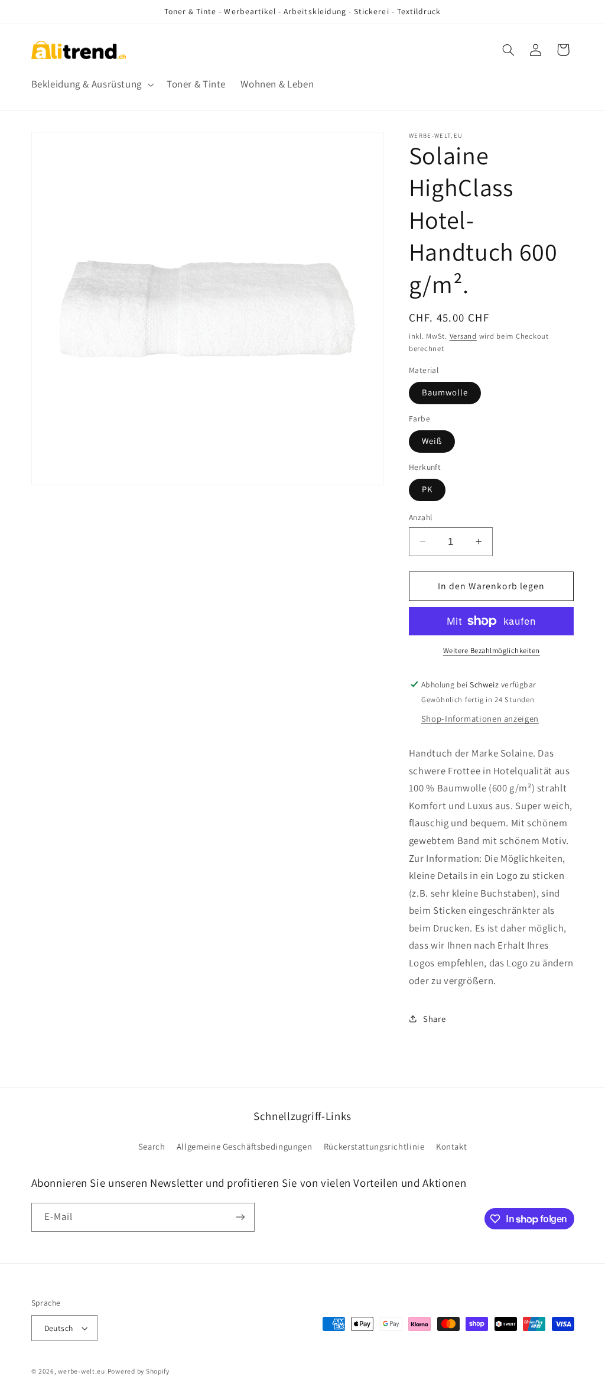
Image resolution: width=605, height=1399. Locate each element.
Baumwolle (445, 392)
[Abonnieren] (239, 1217)
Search (151, 1146)
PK (427, 489)
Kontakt (451, 1146)
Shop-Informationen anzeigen (480, 718)
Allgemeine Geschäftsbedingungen (245, 1146)
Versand (463, 336)
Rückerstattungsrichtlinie (374, 1146)
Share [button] (434, 1018)
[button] (91, 84)
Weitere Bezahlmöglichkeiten (491, 650)
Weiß (432, 440)
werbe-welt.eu (81, 1370)
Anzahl (420, 517)
